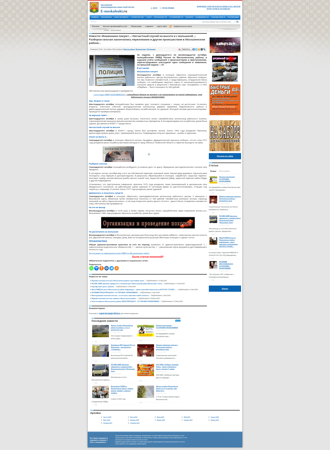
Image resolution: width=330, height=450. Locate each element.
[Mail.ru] (106, 268)
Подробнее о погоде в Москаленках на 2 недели (218, 6)
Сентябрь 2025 (135, 423)
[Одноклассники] (199, 49)
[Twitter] (196, 49)
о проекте (149, 26)
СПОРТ (149, 17)
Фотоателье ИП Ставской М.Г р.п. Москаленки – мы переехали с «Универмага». (123, 347)
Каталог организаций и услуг (115, 26)
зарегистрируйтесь (110, 313)
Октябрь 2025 (107, 423)
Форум (93, 22)
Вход (155, 8)
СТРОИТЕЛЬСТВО (137, 17)
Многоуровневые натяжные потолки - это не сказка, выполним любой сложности (120, 295)
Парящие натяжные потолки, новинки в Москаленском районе (114, 298)
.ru (114, 11)
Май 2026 (187, 417)
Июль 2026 (133, 417)
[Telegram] (111, 268)
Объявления (136, 26)
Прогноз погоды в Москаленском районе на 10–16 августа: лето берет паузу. (167, 388)
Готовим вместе (176, 17)
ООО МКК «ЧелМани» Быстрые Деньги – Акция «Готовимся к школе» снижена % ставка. (167, 366)
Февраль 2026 (134, 420)
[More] (116, 268)
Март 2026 (106, 420)
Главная (95, 17)
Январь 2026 (161, 420)
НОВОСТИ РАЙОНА (121, 17)
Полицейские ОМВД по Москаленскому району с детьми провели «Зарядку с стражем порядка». (122, 389)
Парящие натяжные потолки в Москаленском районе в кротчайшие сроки (118, 281)
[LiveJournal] (204, 49)
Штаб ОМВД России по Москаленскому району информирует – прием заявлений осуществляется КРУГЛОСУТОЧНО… (134, 289)
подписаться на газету (183, 26)
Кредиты (189, 17)
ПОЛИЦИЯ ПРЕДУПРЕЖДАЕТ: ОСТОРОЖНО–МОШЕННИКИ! (115, 292)
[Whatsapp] (91, 268)
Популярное (224, 171)
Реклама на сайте (225, 156)
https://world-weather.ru (218, 9)
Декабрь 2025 (188, 420)
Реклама (95, 26)
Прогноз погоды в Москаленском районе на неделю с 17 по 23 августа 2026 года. (122, 327)
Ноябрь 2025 (215, 420)
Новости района (129, 49)
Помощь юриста (218, 17)
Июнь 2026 (160, 417)
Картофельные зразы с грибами (103, 287)
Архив (178, 321)
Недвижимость (202, 17)
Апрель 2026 (215, 417)
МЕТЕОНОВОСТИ (160, 17)
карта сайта (162, 26)
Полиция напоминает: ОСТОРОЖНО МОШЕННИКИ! (167, 326)
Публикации (233, 17)
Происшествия (140, 49)
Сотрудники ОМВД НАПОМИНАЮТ (109, 95)
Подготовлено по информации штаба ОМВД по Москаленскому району (119, 253)
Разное (213, 171)
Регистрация (168, 8)
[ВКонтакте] (193, 49)
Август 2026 (107, 417)
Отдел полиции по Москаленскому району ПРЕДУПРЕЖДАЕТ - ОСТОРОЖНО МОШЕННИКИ (125, 301)
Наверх (225, 289)
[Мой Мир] (201, 49)
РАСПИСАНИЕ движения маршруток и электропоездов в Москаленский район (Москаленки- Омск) (127, 284)
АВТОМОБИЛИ (106, 17)
